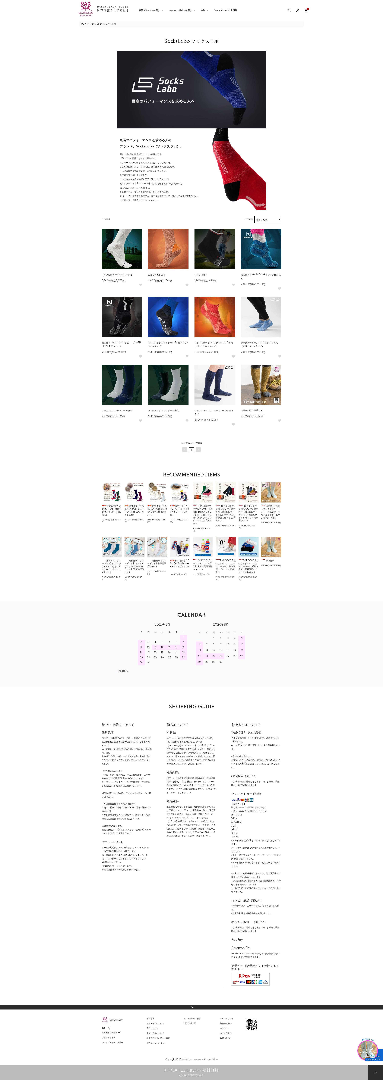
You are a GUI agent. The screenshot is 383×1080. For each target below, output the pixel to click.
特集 (203, 10)
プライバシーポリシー (156, 1043)
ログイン (224, 1028)
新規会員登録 (226, 1024)
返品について (152, 1028)
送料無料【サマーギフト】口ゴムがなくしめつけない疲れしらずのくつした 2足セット (111, 567)
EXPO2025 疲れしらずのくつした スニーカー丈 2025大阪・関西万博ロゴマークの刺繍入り (248, 567)
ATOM (192, 1024)
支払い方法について (155, 1033)
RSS (185, 1024)
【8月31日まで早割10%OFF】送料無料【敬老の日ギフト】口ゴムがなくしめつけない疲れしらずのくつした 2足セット (203, 515)
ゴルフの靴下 (200, 275)
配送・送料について (155, 1024)
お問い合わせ (226, 1038)
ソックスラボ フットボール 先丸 (163, 410)
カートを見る (226, 1033)
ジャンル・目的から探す (180, 10)
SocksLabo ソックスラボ (103, 24)
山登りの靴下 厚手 (156, 275)
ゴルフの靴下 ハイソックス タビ (117, 275)
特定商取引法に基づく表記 (158, 1038)
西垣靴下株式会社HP (111, 1033)
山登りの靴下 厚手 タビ (252, 410)
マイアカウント (227, 1019)
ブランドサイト (108, 1038)
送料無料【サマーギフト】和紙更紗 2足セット (157, 564)
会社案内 (150, 1019)
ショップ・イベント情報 (225, 10)
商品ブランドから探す (149, 10)
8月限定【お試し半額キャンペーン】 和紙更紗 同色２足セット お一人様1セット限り (270, 512)
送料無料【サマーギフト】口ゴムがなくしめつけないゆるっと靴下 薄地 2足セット (134, 567)
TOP (83, 24)
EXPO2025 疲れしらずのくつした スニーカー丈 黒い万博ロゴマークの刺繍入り (226, 567)
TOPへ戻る (191, 1007)
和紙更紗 (270, 561)
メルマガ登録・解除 (192, 1019)
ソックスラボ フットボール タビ (117, 410)
